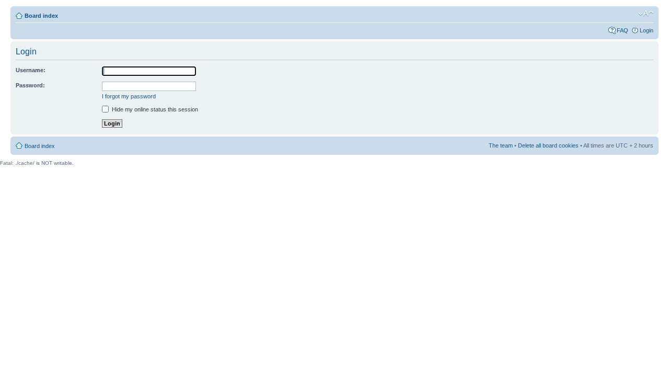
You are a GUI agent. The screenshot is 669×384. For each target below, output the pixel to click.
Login (646, 30)
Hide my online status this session (154, 109)
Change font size (645, 13)
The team (501, 145)
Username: (30, 70)
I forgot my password (129, 96)
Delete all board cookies (548, 145)
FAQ (622, 30)
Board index (41, 16)
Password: (30, 85)
